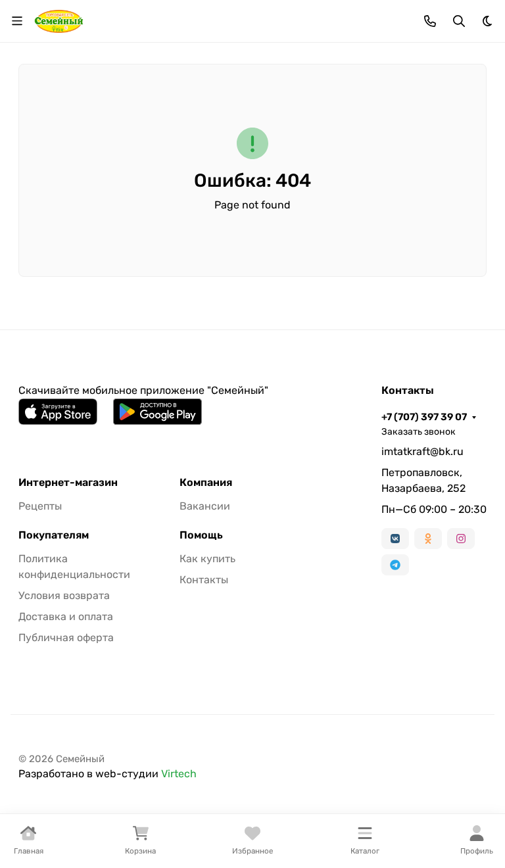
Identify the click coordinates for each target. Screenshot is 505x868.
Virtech (179, 773)
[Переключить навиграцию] (17, 21)
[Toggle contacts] (430, 21)
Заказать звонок (418, 431)
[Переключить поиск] (459, 21)
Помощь (201, 535)
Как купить (207, 558)
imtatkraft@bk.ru (422, 451)
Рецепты (40, 506)
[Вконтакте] (395, 538)
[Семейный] (59, 20)
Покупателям (53, 535)
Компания (206, 482)
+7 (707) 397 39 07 (424, 417)
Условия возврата (64, 595)
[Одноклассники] (428, 538)
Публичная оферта (66, 637)
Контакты (204, 579)
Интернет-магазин (68, 482)
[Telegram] (395, 564)
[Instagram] (461, 538)
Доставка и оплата (65, 616)
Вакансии (205, 506)
